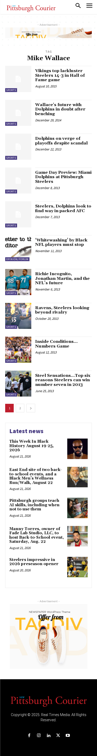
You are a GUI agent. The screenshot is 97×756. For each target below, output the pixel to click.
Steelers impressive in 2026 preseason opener (33, 562)
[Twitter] (58, 735)
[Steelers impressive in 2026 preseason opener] (77, 567)
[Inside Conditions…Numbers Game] (18, 350)
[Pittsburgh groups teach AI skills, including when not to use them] (77, 508)
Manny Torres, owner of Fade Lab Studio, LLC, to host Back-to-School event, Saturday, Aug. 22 (36, 535)
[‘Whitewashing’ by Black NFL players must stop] (18, 248)
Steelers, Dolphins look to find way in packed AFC (63, 208)
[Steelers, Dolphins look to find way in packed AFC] (18, 214)
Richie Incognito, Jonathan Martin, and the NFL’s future (62, 278)
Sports (11, 90)
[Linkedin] (48, 735)
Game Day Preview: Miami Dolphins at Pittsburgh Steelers (63, 177)
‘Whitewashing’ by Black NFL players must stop (61, 242)
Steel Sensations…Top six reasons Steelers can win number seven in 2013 (62, 380)
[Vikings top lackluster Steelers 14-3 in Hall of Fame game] (18, 79)
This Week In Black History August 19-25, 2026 (31, 446)
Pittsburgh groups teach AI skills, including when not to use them (34, 505)
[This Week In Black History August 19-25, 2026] (77, 449)
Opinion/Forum (17, 259)
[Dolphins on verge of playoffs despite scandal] (18, 147)
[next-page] (30, 408)
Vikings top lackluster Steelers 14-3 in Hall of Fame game (60, 75)
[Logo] (48, 701)
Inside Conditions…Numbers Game (56, 344)
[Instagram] (38, 735)
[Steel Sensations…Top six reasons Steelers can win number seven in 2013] (18, 384)
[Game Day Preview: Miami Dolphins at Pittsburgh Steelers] (18, 181)
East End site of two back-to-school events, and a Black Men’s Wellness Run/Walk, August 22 (35, 476)
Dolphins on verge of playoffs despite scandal (61, 141)
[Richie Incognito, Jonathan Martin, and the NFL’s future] (18, 282)
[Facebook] (29, 735)
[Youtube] (67, 735)
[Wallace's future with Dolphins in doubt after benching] (18, 113)
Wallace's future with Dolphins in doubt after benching (60, 109)
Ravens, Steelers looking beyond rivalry (62, 310)
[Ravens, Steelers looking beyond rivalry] (18, 316)
